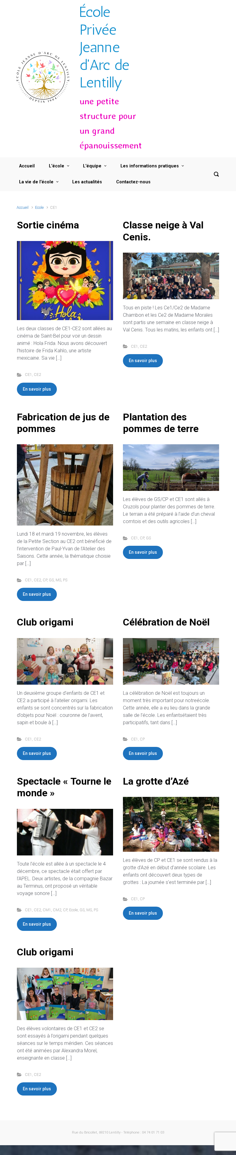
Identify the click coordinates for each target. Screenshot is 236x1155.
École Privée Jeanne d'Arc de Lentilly (104, 47)
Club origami (45, 622)
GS (51, 580)
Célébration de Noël (166, 622)
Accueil (23, 207)
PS (65, 580)
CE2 (37, 374)
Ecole (39, 207)
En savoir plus (37, 389)
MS (58, 580)
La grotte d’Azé (156, 781)
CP (45, 580)
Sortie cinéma (48, 225)
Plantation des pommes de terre (161, 422)
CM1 (47, 910)
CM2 (57, 910)
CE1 (28, 374)
